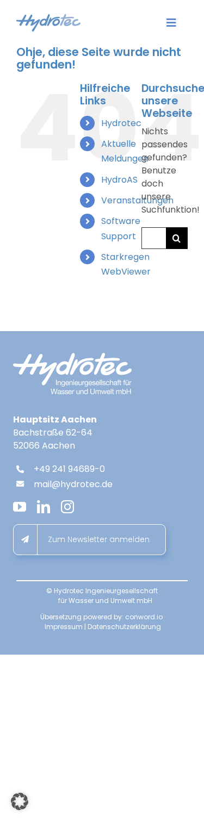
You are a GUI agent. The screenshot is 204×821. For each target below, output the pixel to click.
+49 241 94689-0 (69, 469)
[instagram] (67, 506)
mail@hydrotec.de (73, 484)
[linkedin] (43, 506)
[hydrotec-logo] (48, 18)
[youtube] (19, 506)
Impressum (64, 626)
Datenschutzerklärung (124, 626)
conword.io (144, 616)
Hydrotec (121, 123)
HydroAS (119, 179)
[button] (19, 801)
